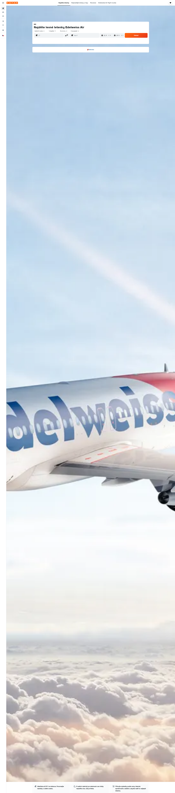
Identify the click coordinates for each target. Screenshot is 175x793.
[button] (3, 3)
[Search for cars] (3, 16)
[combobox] (39, 31)
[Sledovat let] (3, 25)
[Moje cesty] (3, 30)
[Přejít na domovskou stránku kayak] (12, 3)
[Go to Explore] (3, 21)
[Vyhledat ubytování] (3, 12)
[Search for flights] (3, 8)
